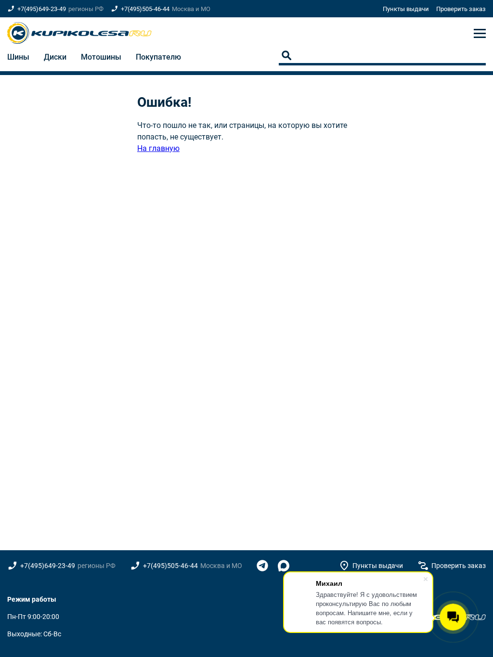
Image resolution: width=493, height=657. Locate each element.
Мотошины (101, 57)
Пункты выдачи (406, 9)
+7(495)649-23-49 (41, 9)
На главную (158, 148)
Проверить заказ (461, 9)
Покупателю (158, 57)
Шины (18, 57)
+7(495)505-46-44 (145, 9)
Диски (55, 57)
